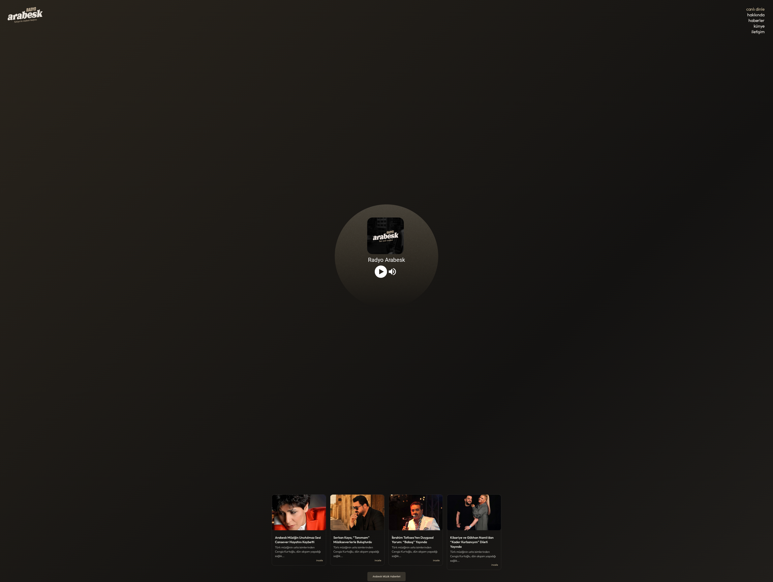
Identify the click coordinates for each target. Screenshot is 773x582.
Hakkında (755, 15)
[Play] (381, 271)
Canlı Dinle (755, 9)
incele (319, 560)
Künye (759, 26)
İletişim (757, 31)
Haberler (756, 20)
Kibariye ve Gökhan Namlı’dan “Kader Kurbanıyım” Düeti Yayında (472, 542)
